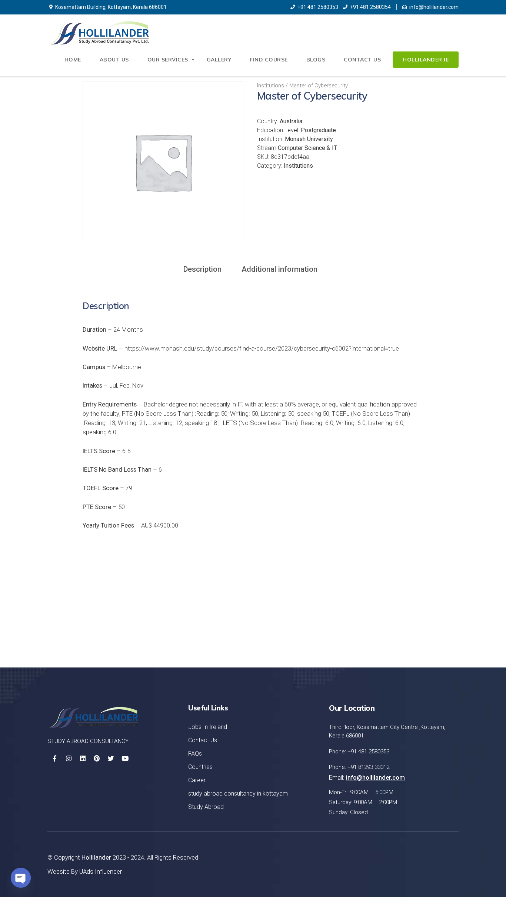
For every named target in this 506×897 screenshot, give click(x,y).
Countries (200, 766)
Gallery (219, 59)
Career (197, 780)
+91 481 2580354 (370, 7)
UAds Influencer (100, 871)
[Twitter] (111, 759)
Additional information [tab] (279, 269)
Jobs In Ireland (207, 726)
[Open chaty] (21, 878)
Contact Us (362, 59)
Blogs (316, 59)
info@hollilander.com (434, 7)
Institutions (270, 85)
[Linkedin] (83, 759)
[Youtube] (125, 759)
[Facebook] (54, 759)
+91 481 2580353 (317, 7)
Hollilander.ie (426, 59)
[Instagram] (68, 759)
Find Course (269, 59)
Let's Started (422, 615)
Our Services (167, 59)
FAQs (195, 753)
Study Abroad (206, 806)
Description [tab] (202, 269)
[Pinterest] (97, 759)
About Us (114, 59)
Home (72, 59)
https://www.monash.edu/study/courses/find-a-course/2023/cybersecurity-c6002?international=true (261, 348)
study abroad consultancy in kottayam (238, 793)
